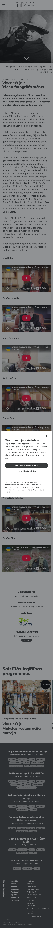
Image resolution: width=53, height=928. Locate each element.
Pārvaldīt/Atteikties (26, 471)
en (47, 436)
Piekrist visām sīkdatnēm (26, 465)
